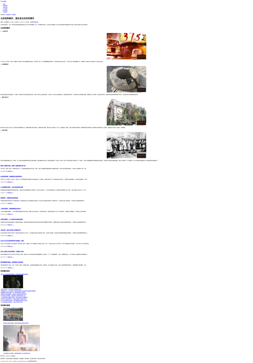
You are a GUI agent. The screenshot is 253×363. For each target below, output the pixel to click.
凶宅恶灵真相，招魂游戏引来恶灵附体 (11, 176)
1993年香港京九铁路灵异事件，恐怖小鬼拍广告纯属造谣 (14, 297)
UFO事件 (5, 8)
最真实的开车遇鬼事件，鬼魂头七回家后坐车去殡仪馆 (13, 294)
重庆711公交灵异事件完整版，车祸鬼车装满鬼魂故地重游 (14, 274)
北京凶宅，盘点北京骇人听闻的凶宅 (11, 230)
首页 (4, 4)
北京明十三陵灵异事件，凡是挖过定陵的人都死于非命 (13, 298)
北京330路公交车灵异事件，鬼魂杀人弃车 (12, 251)
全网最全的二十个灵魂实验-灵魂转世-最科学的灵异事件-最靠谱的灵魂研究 (18, 291)
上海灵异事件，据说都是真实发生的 (11, 208)
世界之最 (5, 10)
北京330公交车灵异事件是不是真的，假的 (12, 240)
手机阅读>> (36, 22)
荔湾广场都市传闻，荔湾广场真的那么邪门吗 (13, 165)
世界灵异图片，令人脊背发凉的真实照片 (12, 219)
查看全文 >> (11, 171)
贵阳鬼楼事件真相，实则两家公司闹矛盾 (12, 262)
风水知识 (5, 12)
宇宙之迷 (5, 7)
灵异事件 (14, 14)
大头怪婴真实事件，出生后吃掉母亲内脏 (12, 187)
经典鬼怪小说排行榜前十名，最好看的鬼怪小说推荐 (13, 292)
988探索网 (8, 14)
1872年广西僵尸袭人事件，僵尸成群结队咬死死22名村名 (14, 300)
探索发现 (5, 5)
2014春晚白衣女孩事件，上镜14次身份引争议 (12, 302)
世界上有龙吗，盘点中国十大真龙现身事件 (11, 289)
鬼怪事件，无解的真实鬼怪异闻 (9, 198)
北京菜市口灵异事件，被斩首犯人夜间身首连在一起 (13, 295)
